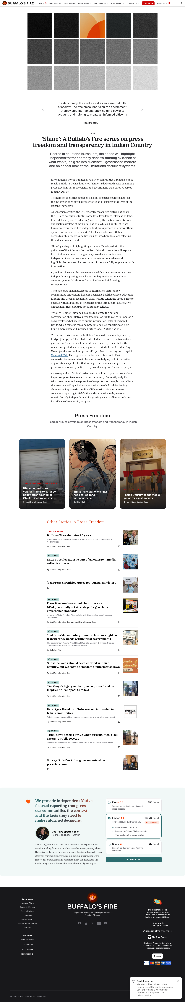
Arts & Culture (117, 3)
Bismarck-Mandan (27, 907)
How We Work (27, 939)
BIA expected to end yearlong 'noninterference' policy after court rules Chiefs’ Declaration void (39, 493)
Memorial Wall (59, 355)
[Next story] (142, 109)
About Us (133, 3)
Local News (83, 3)
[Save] (119, 546)
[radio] (134, 805)
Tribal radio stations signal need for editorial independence (90, 495)
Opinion (27, 927)
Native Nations (27, 911)
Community (27, 915)
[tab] (39, 25)
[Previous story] (42, 109)
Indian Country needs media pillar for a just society (142, 496)
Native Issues (100, 3)
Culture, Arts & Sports (27, 923)
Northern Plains (27, 903)
